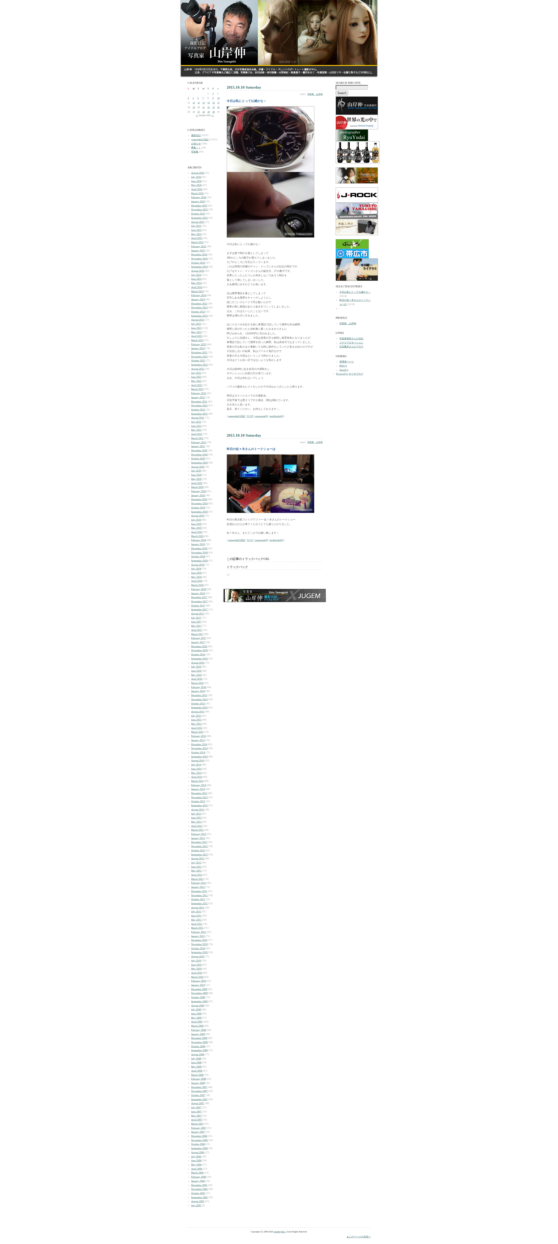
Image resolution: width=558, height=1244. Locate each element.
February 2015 (198, 736)
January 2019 (198, 544)
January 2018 (198, 593)
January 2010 (198, 985)
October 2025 (198, 213)
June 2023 (196, 328)
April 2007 (196, 1119)
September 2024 (199, 266)
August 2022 (197, 368)
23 (214, 107)
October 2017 (198, 605)
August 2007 (197, 1103)
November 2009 (199, 993)
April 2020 (196, 483)
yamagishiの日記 (200, 139)
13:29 (250, 416)
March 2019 (197, 536)
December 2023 (199, 303)
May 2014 (196, 773)
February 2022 (198, 393)
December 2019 (199, 499)
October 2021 (198, 409)
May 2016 (196, 675)
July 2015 (196, 715)
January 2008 (198, 1083)
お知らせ (196, 143)
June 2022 (196, 377)
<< (197, 115)
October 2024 (198, 262)
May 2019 (196, 528)
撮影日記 (196, 135)
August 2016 (197, 662)
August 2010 (197, 956)
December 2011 (199, 891)
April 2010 (196, 972)
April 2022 (196, 385)
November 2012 (199, 846)
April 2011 (196, 924)
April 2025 (196, 238)
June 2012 (196, 866)
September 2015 (199, 707)
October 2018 (198, 556)
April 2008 (196, 1070)
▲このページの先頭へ (359, 1236)
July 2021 (196, 421)
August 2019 (197, 515)
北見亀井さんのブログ (351, 346)
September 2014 (199, 756)
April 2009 (196, 1021)
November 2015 (199, 699)
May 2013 (196, 821)
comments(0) (261, 416)
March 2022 (197, 389)
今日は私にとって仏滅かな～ (355, 292)
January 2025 (198, 250)
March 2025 (197, 242)
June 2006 (196, 1160)
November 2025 (199, 209)
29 (209, 112)
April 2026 (196, 189)
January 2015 (198, 740)
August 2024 (197, 270)
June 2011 (196, 915)
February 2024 (198, 295)
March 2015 (197, 732)
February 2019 (198, 540)
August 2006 (197, 1152)
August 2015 (197, 711)
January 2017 (198, 642)
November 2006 (199, 1140)
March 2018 (197, 585)
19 (194, 107)
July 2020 (196, 470)
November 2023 (199, 307)
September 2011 (199, 903)
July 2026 (196, 177)
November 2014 (199, 748)
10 (218, 98)
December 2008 (199, 1038)
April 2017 (196, 630)
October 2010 (198, 948)
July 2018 (196, 568)
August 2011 (197, 907)
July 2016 (196, 666)
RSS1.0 (343, 365)
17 (218, 102)
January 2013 (198, 838)
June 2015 (196, 719)
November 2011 (199, 895)
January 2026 (198, 201)
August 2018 (197, 564)
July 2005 (196, 1205)
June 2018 (196, 572)
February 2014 (198, 785)
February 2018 (198, 589)
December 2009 (199, 989)
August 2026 (197, 173)
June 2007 (196, 1111)
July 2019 (196, 519)
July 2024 (196, 275)
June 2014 (196, 768)
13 (198, 102)
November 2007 (199, 1091)
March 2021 (197, 438)
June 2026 (196, 181)
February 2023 (198, 344)
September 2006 (199, 1148)
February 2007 (198, 1128)
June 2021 (196, 426)
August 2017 (197, 613)
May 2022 (196, 381)
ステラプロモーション (351, 342)
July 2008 (196, 1058)
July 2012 (196, 862)
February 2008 (198, 1079)
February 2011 (198, 932)
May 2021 (196, 430)
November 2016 (199, 650)
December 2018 (199, 548)
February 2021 (198, 442)
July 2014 (196, 764)
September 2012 (199, 854)
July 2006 (196, 1156)
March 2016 (197, 683)
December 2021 (199, 401)
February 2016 (198, 687)
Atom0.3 (343, 370)
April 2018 (196, 581)
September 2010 (199, 952)
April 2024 (196, 287)
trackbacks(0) (276, 416)
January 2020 (198, 495)
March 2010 (197, 977)
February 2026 (198, 197)
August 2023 (197, 319)
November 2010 (199, 944)
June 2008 (196, 1062)
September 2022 (199, 364)
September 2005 (199, 1197)
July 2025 (196, 226)
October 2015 (198, 703)
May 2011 (196, 919)
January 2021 (198, 446)
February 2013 (198, 834)
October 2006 (198, 1144)
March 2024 (197, 291)
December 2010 (199, 940)
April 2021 (196, 434)
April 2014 (196, 777)
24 (218, 107)
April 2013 (196, 826)
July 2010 (196, 960)
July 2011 (196, 911)
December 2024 (199, 254)
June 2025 (196, 230)
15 (209, 102)
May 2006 (196, 1164)
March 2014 (197, 781)
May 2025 (196, 234)
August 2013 (197, 809)
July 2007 (196, 1107)
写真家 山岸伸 (315, 94)
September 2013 (199, 805)
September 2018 (199, 560)
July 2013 (196, 813)
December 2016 (199, 646)
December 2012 (199, 842)
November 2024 (199, 258)
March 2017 (197, 634)
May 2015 (196, 723)
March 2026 (197, 193)
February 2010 (198, 981)
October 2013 (198, 801)
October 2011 (198, 899)
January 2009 (198, 1034)
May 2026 (196, 185)
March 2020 (197, 487)
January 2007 (198, 1132)
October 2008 (198, 1046)
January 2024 (198, 299)
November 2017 (199, 601)
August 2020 (197, 466)
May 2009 (196, 1017)
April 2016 (196, 679)
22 (209, 107)
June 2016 (196, 670)
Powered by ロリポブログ (349, 373)
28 (203, 112)
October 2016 (198, 654)
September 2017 (199, 609)
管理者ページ (346, 361)
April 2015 (196, 728)
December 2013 (199, 793)
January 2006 (198, 1181)
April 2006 (196, 1168)
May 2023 (196, 332)
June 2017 (196, 621)
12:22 (250, 540)
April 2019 (196, 532)
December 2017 (199, 597)
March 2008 (197, 1075)
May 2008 (196, 1066)
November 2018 (199, 552)
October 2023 (198, 311)
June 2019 (196, 524)
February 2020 (198, 491)
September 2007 (199, 1099)
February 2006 (198, 1176)
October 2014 (198, 752)
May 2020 (196, 479)
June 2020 (196, 475)
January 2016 (198, 691)
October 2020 (198, 458)
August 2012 (197, 858)
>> (212, 115)
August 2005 (197, 1201)
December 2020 (199, 450)
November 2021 (199, 405)
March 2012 (197, 879)
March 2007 (197, 1123)
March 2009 (197, 1025)
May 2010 (196, 968)
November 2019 (199, 503)
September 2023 (199, 315)
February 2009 (198, 1030)
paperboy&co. (280, 1231)
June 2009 (196, 1013)
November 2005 (199, 1189)
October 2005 (198, 1193)
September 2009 (199, 1001)
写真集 (194, 151)
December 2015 (199, 695)
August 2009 (197, 1005)
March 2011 (197, 928)
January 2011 (198, 936)
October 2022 (198, 360)
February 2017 (198, 638)
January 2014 (198, 789)
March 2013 (197, 830)
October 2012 (198, 850)
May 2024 (196, 283)
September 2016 (199, 658)
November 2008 (199, 1042)
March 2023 (197, 340)
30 (214, 112)
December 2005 (199, 1185)
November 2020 (199, 454)
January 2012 (198, 887)
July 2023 (196, 324)
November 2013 (199, 797)
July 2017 (196, 617)
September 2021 (199, 413)
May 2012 (196, 870)
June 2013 (196, 817)
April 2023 (196, 336)
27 (198, 112)
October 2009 (198, 997)
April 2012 (196, 874)
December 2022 (199, 352)
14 (203, 102)
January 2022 (198, 397)
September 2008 (199, 1050)
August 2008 (197, 1054)
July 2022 (196, 373)
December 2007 (199, 1087)
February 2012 (198, 883)
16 (214, 102)
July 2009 (196, 1009)
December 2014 (199, 744)
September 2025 (199, 217)
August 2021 (197, 417)
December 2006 (199, 1136)
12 (194, 102)
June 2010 (196, 964)
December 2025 (199, 205)
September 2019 (199, 511)
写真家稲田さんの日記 (351, 338)
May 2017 (196, 626)
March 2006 (197, 1172)
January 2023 (198, 348)
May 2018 (196, 577)
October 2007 (198, 1095)
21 (203, 107)
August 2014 (197, 760)
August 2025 (197, 222)
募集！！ (196, 147)
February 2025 (198, 246)
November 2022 (199, 356)
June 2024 (196, 279)
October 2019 (198, 507)
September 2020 (199, 462)
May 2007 (196, 1115)
